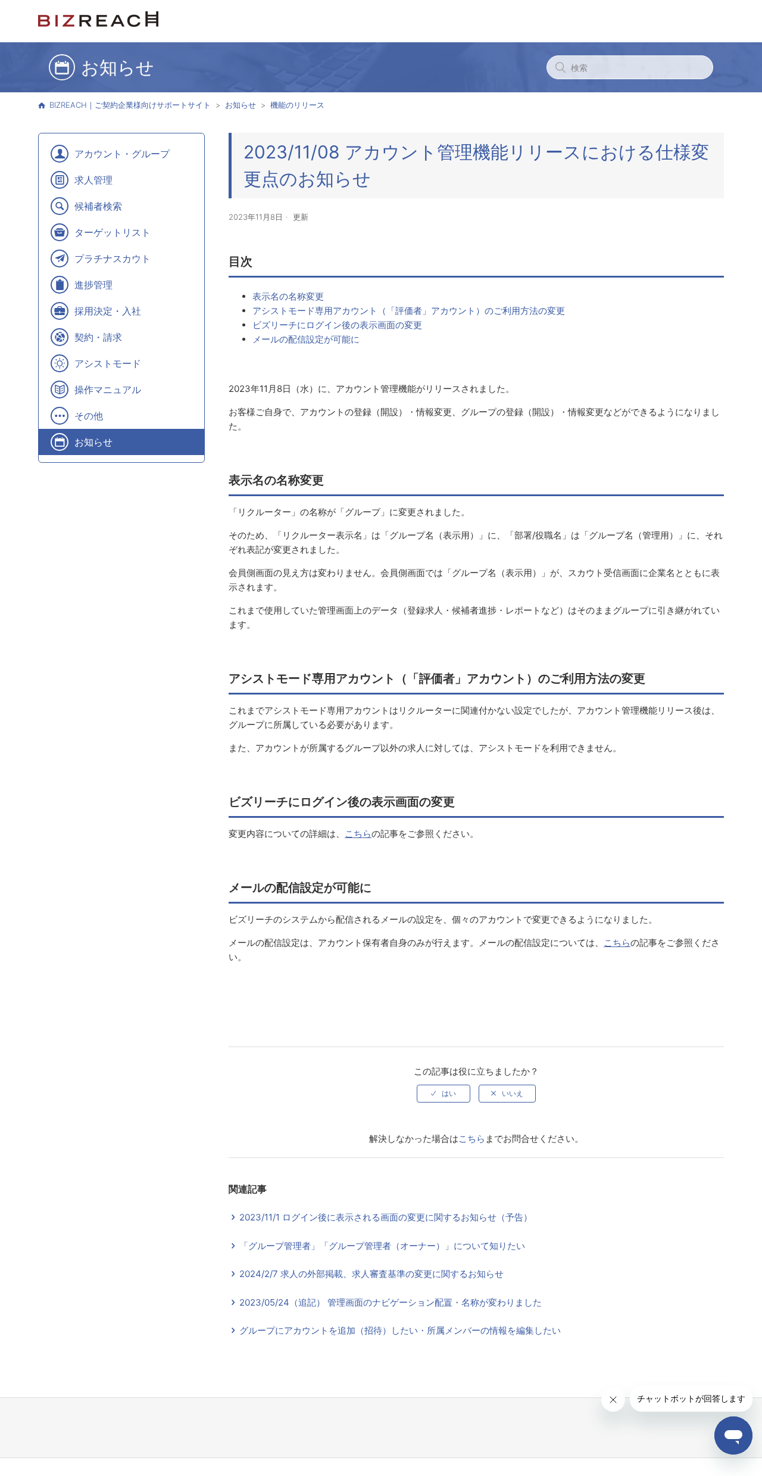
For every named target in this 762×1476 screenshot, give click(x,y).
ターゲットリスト (112, 232)
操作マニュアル (107, 390)
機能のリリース (297, 105)
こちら (471, 1138)
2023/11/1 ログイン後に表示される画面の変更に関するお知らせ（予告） (385, 1217)
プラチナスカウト (112, 258)
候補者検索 (98, 206)
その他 (88, 416)
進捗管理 (93, 285)
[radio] (443, 1094)
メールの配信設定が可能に (306, 339)
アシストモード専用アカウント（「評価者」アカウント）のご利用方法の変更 (408, 310)
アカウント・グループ (122, 154)
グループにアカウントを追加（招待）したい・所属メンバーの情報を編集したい (400, 1330)
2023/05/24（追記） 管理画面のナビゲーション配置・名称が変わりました (390, 1302)
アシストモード (107, 363)
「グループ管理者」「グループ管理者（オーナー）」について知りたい (382, 1245)
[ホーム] (98, 23)
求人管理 (93, 180)
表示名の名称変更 (288, 296)
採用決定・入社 (107, 311)
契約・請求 (98, 337)
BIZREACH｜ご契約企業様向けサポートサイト (130, 105)
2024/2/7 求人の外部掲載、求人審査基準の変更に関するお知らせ (371, 1273)
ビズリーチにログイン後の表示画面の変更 (337, 325)
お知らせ (240, 105)
